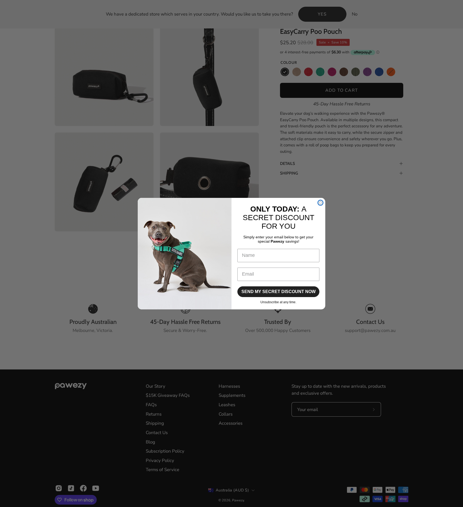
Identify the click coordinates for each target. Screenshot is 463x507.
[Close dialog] (320, 202)
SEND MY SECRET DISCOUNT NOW (278, 291)
